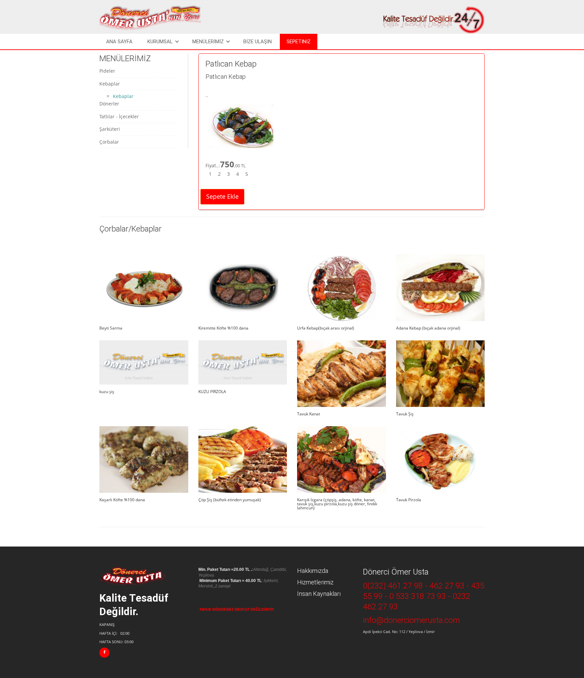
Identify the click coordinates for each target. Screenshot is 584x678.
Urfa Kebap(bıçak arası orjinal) (325, 328)
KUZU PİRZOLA (212, 391)
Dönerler (109, 103)
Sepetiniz (299, 42)
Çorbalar (109, 142)
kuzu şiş (106, 391)
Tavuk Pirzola (408, 500)
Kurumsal (160, 42)
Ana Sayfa (119, 42)
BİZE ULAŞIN (257, 42)
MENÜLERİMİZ (208, 42)
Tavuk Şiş (405, 414)
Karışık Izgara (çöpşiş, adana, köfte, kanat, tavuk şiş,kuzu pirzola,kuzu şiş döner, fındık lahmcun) (337, 504)
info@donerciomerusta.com (411, 620)
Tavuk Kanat (308, 414)
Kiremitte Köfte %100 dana (223, 328)
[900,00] (143, 362)
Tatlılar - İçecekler (119, 116)
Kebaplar (109, 83)
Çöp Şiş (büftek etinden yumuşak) (229, 500)
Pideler (107, 71)
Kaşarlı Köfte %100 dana (122, 500)
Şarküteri (109, 129)
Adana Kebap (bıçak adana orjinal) (428, 328)
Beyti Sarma (110, 328)
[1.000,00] (242, 362)
